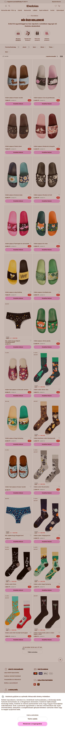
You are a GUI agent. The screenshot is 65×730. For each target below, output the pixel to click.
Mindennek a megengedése (32, 724)
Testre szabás (32, 719)
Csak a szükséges (32, 715)
